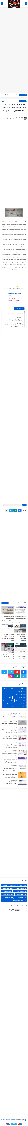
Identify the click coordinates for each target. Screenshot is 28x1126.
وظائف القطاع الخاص (20, 697)
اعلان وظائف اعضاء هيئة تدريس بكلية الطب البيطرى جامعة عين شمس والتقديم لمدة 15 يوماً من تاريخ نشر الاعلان (10, 768)
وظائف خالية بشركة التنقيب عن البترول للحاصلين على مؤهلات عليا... (8, 637)
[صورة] (22, 715)
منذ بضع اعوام (19, 311)
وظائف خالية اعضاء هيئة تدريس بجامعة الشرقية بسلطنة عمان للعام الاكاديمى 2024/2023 (10, 783)
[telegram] (11, 672)
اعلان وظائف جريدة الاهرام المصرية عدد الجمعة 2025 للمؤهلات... (22, 637)
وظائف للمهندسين (21, 703)
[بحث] (2, 3)
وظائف (5, 688)
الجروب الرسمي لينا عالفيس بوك (14, 293)
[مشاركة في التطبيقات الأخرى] (6, 510)
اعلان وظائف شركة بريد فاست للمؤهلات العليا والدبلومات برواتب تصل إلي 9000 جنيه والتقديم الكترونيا (9, 738)
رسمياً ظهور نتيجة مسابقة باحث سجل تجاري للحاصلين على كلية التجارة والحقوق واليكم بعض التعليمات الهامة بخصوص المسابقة (10, 776)
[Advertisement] (14, 22)
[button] (20, 510)
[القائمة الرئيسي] (26, 3)
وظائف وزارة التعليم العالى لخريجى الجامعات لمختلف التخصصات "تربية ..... (13, 320)
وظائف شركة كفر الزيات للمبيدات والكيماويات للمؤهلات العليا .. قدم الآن (9, 723)
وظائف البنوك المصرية (20, 691)
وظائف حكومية (7, 697)
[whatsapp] (17, 676)
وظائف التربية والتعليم (8, 505)
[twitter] (4, 672)
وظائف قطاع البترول (21, 700)
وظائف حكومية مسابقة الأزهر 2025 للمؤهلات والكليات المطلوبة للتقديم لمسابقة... (10, 95)
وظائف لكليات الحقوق (8, 700)
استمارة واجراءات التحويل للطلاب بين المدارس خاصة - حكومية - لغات (9, 716)
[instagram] (11, 676)
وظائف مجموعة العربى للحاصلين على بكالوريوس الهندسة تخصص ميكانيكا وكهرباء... (21, 656)
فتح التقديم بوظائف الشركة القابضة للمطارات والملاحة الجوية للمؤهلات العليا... (13, 326)
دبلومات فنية (13, 688)
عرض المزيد (5, 602)
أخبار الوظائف (23, 101)
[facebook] (24, 672)
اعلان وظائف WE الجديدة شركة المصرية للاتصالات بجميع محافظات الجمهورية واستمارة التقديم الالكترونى (9, 761)
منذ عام (24, 614)
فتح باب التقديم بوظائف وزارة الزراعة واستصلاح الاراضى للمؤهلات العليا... (15, 314)
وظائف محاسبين (9, 703)
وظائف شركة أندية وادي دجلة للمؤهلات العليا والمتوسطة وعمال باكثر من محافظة (9, 753)
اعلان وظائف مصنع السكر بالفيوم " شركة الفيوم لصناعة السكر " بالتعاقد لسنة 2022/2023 (9, 731)
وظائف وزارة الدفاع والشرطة (19, 706)
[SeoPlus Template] (26, 1120)
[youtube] (17, 672)
